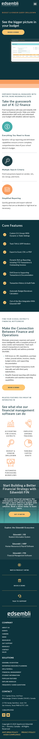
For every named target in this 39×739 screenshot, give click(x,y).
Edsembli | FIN (19, 553)
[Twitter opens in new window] (8, 715)
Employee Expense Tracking (28, 434)
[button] (35, 4)
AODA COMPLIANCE (12, 735)
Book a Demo (19, 585)
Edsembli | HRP (19, 544)
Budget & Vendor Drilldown (11, 453)
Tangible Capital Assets (28, 453)
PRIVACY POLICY (28, 732)
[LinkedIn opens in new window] (3, 715)
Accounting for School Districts (11, 434)
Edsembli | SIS (19, 535)
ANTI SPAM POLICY (10, 732)
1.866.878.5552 (8, 710)
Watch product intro (19, 570)
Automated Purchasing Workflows (10, 473)
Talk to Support (19, 601)
